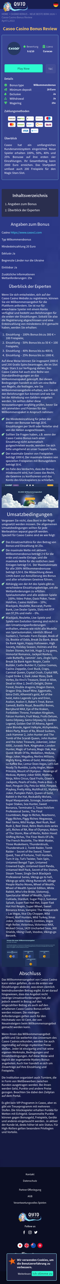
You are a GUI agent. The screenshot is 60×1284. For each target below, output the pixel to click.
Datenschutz (30, 1180)
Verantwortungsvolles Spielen (30, 1202)
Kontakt (30, 1174)
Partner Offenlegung (30, 1189)
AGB (30, 1196)
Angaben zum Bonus (22, 204)
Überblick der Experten (24, 210)
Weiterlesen (24, 1273)
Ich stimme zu (42, 1273)
